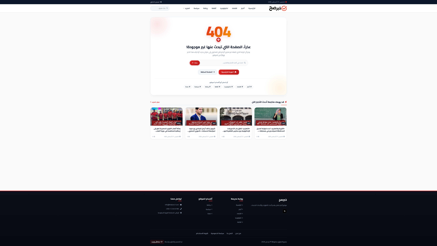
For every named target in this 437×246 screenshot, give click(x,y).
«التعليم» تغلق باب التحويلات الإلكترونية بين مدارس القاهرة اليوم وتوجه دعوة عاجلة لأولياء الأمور (236, 131)
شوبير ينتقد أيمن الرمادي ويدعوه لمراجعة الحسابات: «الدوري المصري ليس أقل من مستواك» (202, 131)
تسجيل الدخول (154, 2)
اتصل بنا (230, 233)
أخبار (240, 209)
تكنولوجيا (238, 218)
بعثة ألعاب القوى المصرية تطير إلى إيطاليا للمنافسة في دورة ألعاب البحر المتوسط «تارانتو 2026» (167, 131)
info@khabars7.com (172, 204)
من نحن (238, 233)
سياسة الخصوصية (217, 233)
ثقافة (239, 222)
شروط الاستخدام (202, 233)
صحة (209, 213)
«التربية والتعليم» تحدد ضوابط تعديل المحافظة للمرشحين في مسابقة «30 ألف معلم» (271, 131)
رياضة (209, 205)
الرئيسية (238, 205)
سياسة (208, 209)
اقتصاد (239, 213)
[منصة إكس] (284, 211)
